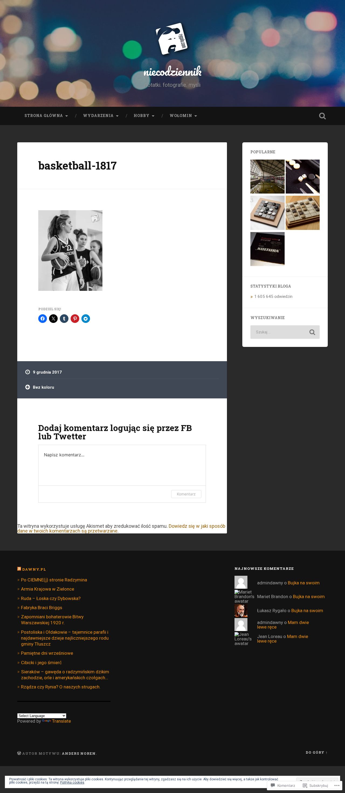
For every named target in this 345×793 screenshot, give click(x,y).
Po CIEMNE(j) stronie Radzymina (54, 579)
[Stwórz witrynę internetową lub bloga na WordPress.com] (19, 753)
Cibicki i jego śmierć (41, 662)
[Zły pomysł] (267, 177)
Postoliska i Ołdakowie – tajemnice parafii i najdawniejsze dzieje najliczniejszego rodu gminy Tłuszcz (65, 638)
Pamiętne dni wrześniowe (47, 653)
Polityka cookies (72, 782)
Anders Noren (79, 753)
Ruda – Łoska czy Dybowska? (51, 598)
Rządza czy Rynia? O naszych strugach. (61, 686)
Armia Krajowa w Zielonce (47, 589)
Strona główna (44, 115)
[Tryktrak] (303, 177)
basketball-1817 (77, 165)
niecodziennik (172, 71)
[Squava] (267, 213)
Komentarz (186, 494)
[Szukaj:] (285, 332)
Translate (61, 721)
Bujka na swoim (304, 582)
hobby (142, 115)
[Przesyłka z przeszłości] (267, 249)
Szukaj (322, 116)
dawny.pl (34, 569)
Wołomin (181, 115)
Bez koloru (43, 387)
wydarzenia (98, 115)
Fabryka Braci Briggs (41, 607)
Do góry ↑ (317, 752)
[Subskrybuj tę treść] (19, 569)
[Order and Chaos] (303, 213)
